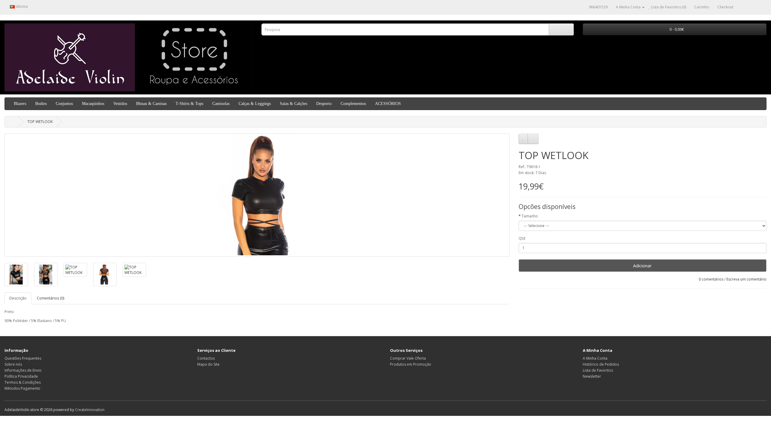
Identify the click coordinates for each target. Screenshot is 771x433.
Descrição (18, 298)
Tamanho (530, 216)
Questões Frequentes (23, 358)
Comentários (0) (50, 298)
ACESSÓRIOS (388, 103)
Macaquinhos (93, 103)
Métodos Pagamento (22, 388)
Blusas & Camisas (151, 103)
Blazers (20, 103)
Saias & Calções (293, 103)
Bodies (41, 103)
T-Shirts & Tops (189, 103)
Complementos (353, 103)
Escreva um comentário (746, 279)
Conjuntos (64, 103)
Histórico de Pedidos (601, 364)
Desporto (324, 103)
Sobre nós (13, 364)
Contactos (206, 358)
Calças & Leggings (255, 103)
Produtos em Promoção (410, 364)
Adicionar (642, 266)
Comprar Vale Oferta (408, 358)
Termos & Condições (23, 382)
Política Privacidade (21, 376)
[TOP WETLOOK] (257, 195)
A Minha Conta (595, 358)
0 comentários (711, 279)
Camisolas (220, 103)
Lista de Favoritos (598, 370)
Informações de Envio (23, 370)
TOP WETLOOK (40, 121)
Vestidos (120, 103)
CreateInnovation (90, 409)
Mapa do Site (208, 364)
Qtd (522, 238)
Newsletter (592, 376)
